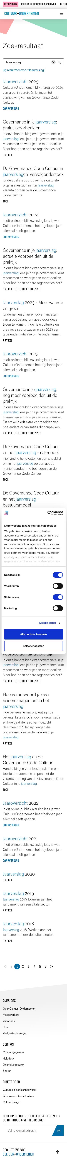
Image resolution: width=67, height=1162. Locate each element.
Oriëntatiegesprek (13, 1064)
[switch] (58, 586)
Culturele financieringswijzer (38, 4)
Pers (5, 1027)
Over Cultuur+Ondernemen (19, 1008)
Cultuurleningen (12, 1102)
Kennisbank (10, 4)
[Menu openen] (61, 15)
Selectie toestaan (33, 645)
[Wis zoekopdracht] (53, 62)
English (7, 1070)
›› (51, 966)
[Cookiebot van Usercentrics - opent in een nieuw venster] (48, 513)
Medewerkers (11, 1014)
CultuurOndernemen (21, 13)
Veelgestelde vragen (15, 1033)
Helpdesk (8, 1058)
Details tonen (47, 622)
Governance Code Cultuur (18, 1096)
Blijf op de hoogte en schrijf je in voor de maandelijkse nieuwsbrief (31, 1118)
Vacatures (9, 1021)
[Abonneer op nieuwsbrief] (57, 1131)
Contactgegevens (13, 1052)
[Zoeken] (59, 62)
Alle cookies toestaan (33, 634)
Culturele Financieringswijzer (19, 1089)
